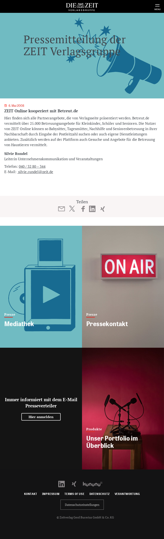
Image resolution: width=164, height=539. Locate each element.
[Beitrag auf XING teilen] (102, 209)
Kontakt (30, 494)
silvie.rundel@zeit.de (35, 171)
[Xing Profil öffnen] (76, 484)
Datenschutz (99, 494)
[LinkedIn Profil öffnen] (64, 484)
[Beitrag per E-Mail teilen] (61, 209)
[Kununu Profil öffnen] (95, 484)
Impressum (51, 494)
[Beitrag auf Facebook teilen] (83, 209)
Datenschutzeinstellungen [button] (82, 505)
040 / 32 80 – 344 (32, 166)
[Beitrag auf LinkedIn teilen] (92, 209)
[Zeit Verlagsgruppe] (82, 6)
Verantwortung (127, 494)
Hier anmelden (41, 416)
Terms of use (74, 494)
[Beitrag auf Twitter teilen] (72, 208)
